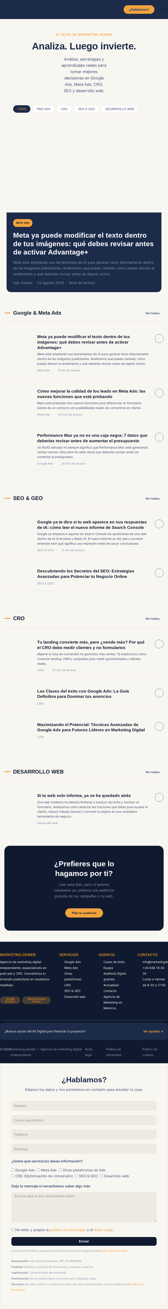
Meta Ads (23, 223)
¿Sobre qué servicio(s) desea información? (47, 1161)
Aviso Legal (103, 1230)
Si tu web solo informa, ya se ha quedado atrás (84, 795)
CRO (40, 670)
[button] (163, 9)
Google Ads (45, 463)
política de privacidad (68, 1230)
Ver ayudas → (153, 1031)
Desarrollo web (47, 823)
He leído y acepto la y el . (64, 1230)
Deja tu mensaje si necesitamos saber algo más (50, 1186)
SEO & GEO (45, 550)
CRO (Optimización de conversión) (44, 1176)
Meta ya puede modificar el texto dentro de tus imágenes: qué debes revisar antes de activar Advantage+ (83, 243)
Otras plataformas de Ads (84, 1170)
